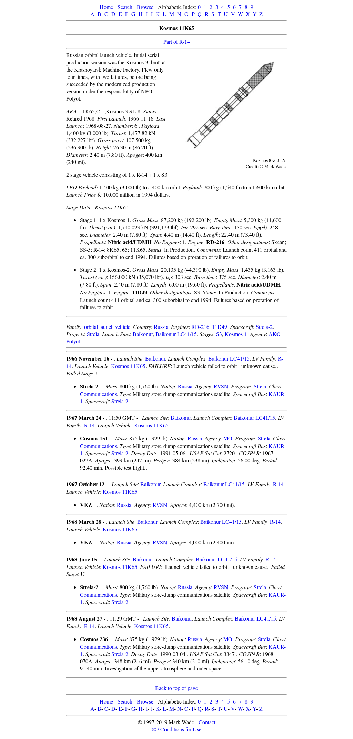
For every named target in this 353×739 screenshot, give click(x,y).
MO (227, 438)
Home (106, 6)
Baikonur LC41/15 (176, 333)
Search (125, 6)
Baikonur (143, 333)
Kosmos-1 (236, 333)
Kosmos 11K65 (128, 366)
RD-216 (200, 326)
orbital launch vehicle (107, 326)
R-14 (89, 425)
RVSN (221, 386)
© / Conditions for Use (176, 729)
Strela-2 (264, 326)
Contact (207, 722)
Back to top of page (176, 687)
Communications (98, 393)
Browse (145, 6)
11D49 (219, 326)
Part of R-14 (176, 41)
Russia (161, 326)
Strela (93, 333)
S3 (219, 333)
